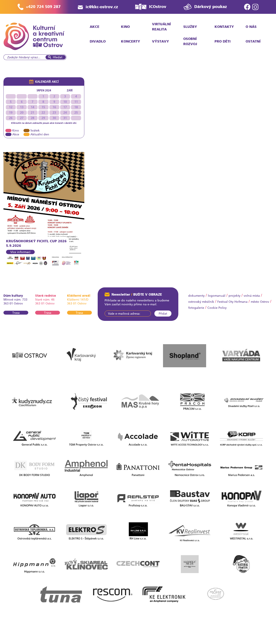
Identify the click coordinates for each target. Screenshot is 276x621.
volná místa (252, 295)
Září (69, 90)
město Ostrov (260, 301)
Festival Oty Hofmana (232, 301)
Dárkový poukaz (210, 6)
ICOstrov (157, 6)
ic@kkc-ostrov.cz (102, 7)
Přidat (163, 313)
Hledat (57, 57)
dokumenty (196, 295)
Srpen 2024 (44, 90)
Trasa (16, 312)
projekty (234, 295)
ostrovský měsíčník (201, 301)
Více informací (20, 252)
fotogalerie (196, 307)
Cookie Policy (217, 307)
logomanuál (216, 295)
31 (65, 118)
